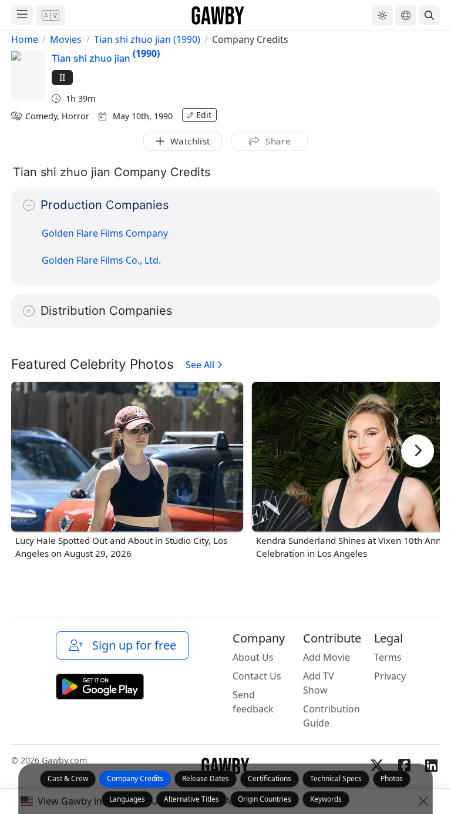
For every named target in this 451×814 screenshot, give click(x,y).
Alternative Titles (191, 799)
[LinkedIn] (431, 765)
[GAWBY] (218, 15)
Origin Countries (264, 799)
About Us (253, 657)
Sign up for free (131, 645)
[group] (127, 471)
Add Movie (326, 657)
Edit (203, 114)
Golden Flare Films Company (105, 233)
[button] (50, 15)
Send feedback (253, 701)
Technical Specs (336, 778)
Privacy (390, 676)
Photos (392, 778)
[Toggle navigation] (22, 15)
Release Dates (205, 778)
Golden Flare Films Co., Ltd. (101, 260)
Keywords (326, 799)
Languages (127, 799)
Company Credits (135, 778)
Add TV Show (318, 683)
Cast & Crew (68, 778)
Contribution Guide (331, 715)
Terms (388, 657)
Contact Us (257, 676)
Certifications (269, 778)
